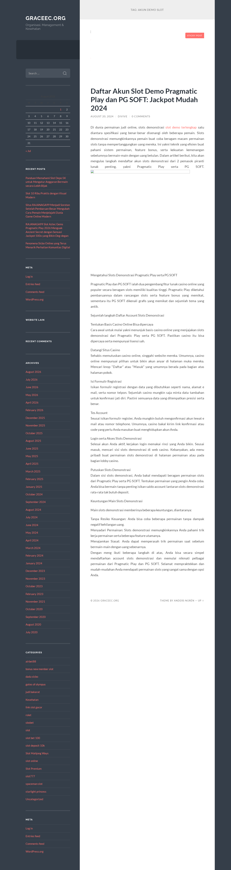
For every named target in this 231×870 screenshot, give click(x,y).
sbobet (30, 722)
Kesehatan (32, 699)
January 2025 (34, 486)
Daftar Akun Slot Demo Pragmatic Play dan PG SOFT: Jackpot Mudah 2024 (144, 99)
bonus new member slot (39, 669)
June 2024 (32, 525)
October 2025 (34, 433)
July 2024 (32, 517)
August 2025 (33, 440)
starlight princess (36, 791)
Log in (29, 276)
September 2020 (36, 616)
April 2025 (32, 463)
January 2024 (34, 563)
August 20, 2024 (102, 116)
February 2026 (34, 410)
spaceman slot (34, 783)
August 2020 (33, 624)
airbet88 (31, 661)
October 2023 (34, 586)
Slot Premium (34, 768)
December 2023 (35, 570)
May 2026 (32, 394)
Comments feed (35, 291)
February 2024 (34, 555)
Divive (122, 116)
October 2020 (34, 609)
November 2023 (35, 578)
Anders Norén (184, 600)
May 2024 (32, 532)
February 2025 (34, 479)
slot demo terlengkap (181, 127)
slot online (32, 760)
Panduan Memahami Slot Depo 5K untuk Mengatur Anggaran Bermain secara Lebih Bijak (47, 181)
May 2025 (32, 456)
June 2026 (32, 387)
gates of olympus (36, 684)
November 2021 (35, 601)
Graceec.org (46, 18)
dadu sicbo (32, 676)
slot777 (30, 776)
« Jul (28, 150)
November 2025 (35, 425)
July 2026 (32, 379)
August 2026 (33, 371)
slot (28, 730)
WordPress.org (34, 299)
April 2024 (32, 540)
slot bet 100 (33, 738)
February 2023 (34, 594)
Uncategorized (34, 799)
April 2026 (32, 402)
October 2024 (34, 494)
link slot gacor (34, 707)
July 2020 (32, 632)
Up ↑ (201, 600)
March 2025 (33, 471)
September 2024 (36, 501)
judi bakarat (33, 692)
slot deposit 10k (35, 745)
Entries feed (33, 284)
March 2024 (33, 548)
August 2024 (33, 509)
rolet (28, 715)
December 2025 (35, 417)
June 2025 (32, 448)
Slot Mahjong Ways (37, 753)
